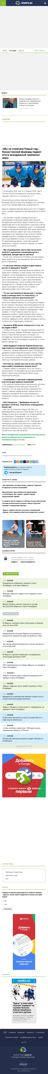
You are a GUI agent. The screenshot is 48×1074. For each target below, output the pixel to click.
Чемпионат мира (11, 875)
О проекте (12, 1032)
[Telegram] (37, 461)
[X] (24, 461)
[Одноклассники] (18, 461)
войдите (14, 562)
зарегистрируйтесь (28, 562)
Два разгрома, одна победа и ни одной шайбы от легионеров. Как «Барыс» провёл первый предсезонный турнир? (19, 494)
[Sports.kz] (24, 3)
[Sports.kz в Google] (24, 797)
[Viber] (27, 461)
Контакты (30, 1032)
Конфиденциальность (28, 1037)
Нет (5, 904)
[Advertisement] (24, 28)
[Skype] (33, 461)
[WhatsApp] (30, 461)
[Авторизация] (46, 2)
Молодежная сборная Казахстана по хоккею (17, 455)
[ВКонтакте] (15, 461)
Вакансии (21, 1032)
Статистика (40, 1032)
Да (5, 901)
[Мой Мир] (21, 461)
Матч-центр (39, 51)
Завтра (21, 51)
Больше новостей (24, 746)
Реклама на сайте (11, 1037)
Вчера (5, 51)
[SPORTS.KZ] (24, 942)
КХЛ (6, 879)
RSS (24, 1042)
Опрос (5, 887)
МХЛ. (32, 196)
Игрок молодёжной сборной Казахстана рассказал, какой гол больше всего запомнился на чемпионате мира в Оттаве (23, 437)
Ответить (7, 909)
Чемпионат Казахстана (13, 872)
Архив (40, 1037)
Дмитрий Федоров (19, 445)
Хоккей (6, 119)
